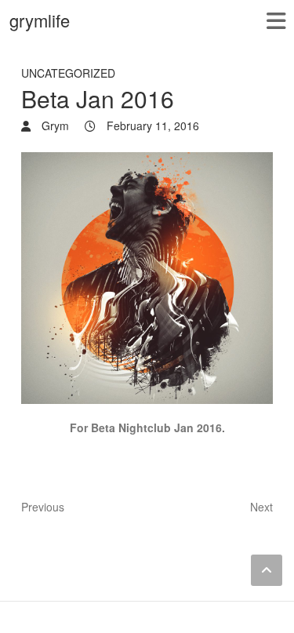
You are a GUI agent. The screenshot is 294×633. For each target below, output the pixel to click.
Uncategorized (68, 73)
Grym (53, 125)
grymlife (39, 20)
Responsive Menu (276, 21)
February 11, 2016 (151, 125)
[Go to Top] (266, 570)
